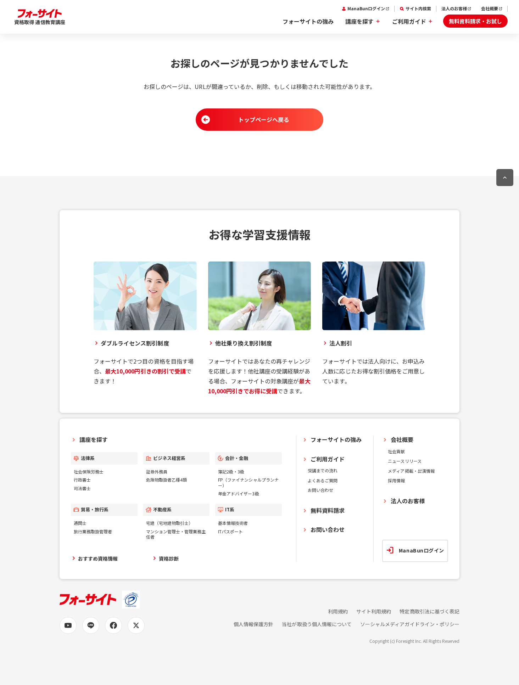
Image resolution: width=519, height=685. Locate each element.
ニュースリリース (404, 461)
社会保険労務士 (89, 471)
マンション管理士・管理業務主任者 (176, 534)
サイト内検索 (418, 8)
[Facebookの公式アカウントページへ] (113, 625)
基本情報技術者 (233, 523)
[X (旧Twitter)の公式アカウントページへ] (136, 625)
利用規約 (338, 611)
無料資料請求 (328, 510)
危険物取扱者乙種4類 (166, 480)
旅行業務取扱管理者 (93, 531)
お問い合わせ (320, 490)
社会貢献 (396, 451)
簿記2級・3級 (231, 471)
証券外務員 (156, 471)
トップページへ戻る (263, 119)
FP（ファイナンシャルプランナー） (248, 482)
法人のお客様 (454, 8)
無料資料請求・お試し (475, 21)
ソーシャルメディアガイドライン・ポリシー (409, 624)
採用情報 (396, 480)
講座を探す (359, 21)
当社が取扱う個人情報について (317, 624)
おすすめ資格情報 (98, 558)
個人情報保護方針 (253, 624)
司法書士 (82, 488)
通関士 (80, 523)
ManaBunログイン (366, 8)
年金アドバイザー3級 (238, 493)
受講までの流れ (322, 470)
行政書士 (82, 480)
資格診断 (169, 558)
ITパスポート (230, 531)
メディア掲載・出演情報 (411, 471)
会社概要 (489, 8)
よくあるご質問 (322, 480)
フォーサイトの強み (308, 21)
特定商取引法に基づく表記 (429, 611)
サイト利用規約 (373, 611)
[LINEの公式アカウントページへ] (90, 625)
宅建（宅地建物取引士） (169, 523)
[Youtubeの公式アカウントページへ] (68, 625)
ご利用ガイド (409, 21)
